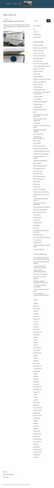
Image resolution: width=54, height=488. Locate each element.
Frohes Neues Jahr (38, 61)
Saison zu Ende (37, 186)
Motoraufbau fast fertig (39, 168)
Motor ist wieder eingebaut (40, 165)
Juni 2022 (36, 340)
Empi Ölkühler (37, 225)
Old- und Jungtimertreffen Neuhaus (42, 207)
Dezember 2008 (37, 449)
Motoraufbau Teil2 (38, 173)
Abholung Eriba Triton (39, 234)
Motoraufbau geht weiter (39, 176)
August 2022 (37, 334)
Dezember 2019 (37, 386)
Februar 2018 (37, 431)
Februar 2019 (37, 402)
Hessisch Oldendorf (38, 87)
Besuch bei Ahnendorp (39, 179)
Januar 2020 (36, 384)
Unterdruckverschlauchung (40, 109)
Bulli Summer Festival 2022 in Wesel (42, 79)
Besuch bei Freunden (38, 84)
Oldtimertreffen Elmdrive (39, 55)
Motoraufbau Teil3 (38, 171)
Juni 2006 (36, 457)
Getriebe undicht (37, 217)
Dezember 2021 (37, 347)
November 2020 (37, 368)
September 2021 (37, 353)
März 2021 (36, 360)
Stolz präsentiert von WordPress (22, 484)
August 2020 (37, 371)
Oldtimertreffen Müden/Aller (40, 160)
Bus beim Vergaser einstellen (40, 209)
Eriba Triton (36, 32)
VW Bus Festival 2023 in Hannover (42, 66)
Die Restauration (38, 242)
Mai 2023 (36, 324)
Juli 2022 (36, 337)
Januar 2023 (36, 329)
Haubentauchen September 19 (41, 148)
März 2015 (36, 444)
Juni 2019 (36, 397)
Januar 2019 (36, 405)
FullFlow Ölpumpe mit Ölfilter (40, 48)
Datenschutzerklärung (8, 474)
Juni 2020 (36, 376)
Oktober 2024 (37, 308)
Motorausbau (37, 184)
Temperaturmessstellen (39, 146)
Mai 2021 (36, 358)
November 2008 (37, 452)
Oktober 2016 (37, 436)
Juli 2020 (36, 373)
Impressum (5, 477)
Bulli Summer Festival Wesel (40, 101)
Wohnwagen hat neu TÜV (14, 21)
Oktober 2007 (37, 454)
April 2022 (36, 345)
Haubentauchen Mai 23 (39, 68)
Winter (35, 112)
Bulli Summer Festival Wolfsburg (41, 192)
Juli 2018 (35, 420)
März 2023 (36, 326)
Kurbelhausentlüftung (39, 58)
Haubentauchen (37, 34)
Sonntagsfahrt (37, 123)
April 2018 (36, 426)
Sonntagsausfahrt (38, 107)
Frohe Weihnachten (38, 96)
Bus (34, 29)
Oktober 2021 (37, 350)
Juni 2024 (36, 311)
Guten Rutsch (37, 220)
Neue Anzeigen (37, 140)
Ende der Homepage (38, 45)
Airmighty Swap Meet (39, 50)
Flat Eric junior (37, 74)
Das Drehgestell (37, 240)
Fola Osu (36, 293)
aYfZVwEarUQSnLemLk (39, 257)
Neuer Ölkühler (37, 143)
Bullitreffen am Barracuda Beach (41, 153)
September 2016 (37, 439)
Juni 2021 (36, 355)
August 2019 (37, 392)
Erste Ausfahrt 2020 (38, 134)
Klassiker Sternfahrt (38, 71)
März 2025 (36, 306)
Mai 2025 (36, 303)
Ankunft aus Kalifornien (39, 249)
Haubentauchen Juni (38, 104)
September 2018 (37, 415)
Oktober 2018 (37, 413)
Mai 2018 (36, 423)
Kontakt (5, 471)
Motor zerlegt (37, 181)
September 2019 (37, 389)
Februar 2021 (37, 363)
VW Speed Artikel (38, 222)
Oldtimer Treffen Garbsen (40, 189)
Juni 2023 (36, 321)
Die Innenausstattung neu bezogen (42, 237)
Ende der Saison (37, 99)
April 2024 (36, 313)
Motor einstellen (37, 163)
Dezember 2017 (37, 433)
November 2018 (37, 410)
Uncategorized (37, 37)
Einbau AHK (36, 228)
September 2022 (38, 332)
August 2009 (37, 447)
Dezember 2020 (37, 366)
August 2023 (37, 319)
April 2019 (36, 400)
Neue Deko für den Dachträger (41, 63)
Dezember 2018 (37, 407)
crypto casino (37, 261)
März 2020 (36, 381)
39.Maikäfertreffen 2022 (39, 89)
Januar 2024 (36, 316)
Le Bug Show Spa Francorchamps (41, 151)
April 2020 (36, 379)
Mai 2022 (36, 342)
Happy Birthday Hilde (38, 76)
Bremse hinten (37, 215)
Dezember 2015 (37, 441)
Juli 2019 (35, 394)
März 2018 (36, 428)
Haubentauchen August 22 (40, 81)
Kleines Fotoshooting (39, 53)
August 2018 (37, 418)
